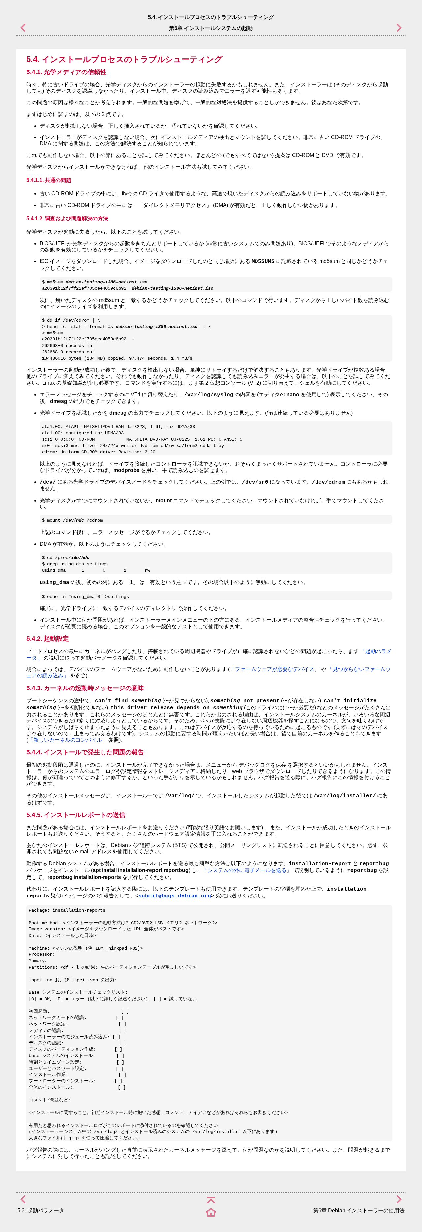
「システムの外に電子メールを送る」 (247, 870)
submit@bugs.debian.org (174, 896)
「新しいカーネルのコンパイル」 (67, 740)
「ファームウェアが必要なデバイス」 (274, 669)
